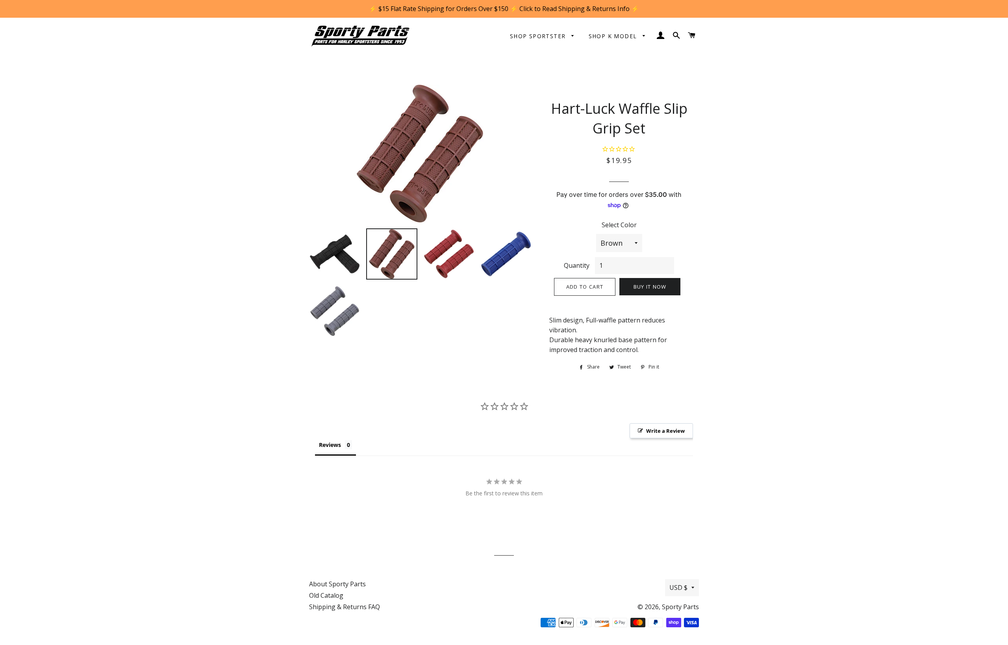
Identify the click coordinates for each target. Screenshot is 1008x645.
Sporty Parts (680, 606)
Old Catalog (326, 595)
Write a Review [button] (665, 430)
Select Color (619, 225)
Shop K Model (614, 36)
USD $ (678, 587)
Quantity (576, 265)
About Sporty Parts (337, 584)
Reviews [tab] (330, 445)
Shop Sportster (539, 36)
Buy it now (650, 286)
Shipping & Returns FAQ (344, 606)
